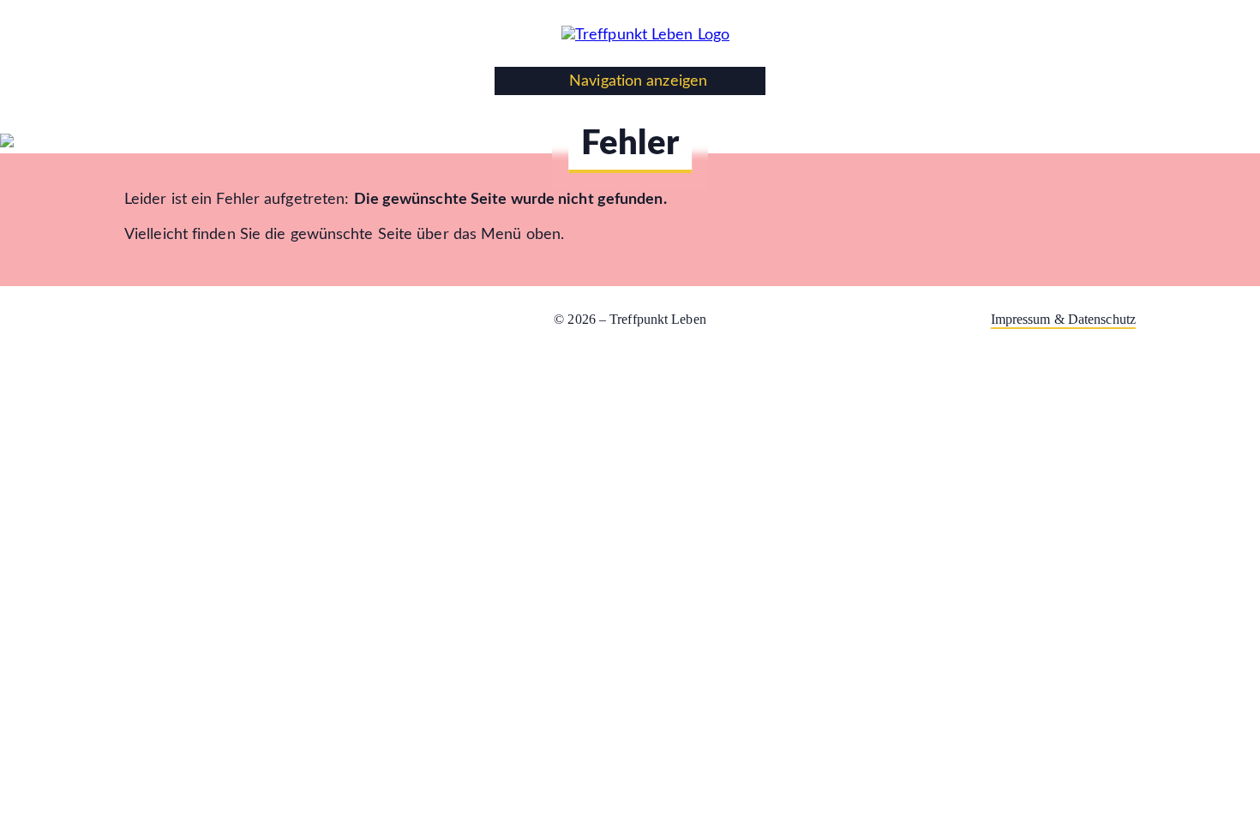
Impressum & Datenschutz (1063, 319)
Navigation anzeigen (636, 81)
